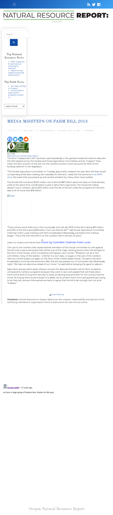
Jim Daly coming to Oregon (16, 87)
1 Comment (88, 130)
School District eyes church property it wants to (16, 93)
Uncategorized (47, 130)
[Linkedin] (20, 139)
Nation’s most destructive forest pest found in (16, 72)
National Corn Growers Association (22, 156)
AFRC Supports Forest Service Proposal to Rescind (16, 65)
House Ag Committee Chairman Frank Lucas (65, 242)
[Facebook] (9, 139)
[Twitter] (15, 139)
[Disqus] (56, 344)
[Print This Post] (50, 294)
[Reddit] (26, 139)
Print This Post (58, 294)
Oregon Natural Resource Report (56, 509)
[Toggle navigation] (14, 4)
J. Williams (27, 130)
